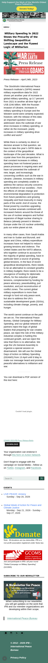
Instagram (20, 468)
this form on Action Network (26, 455)
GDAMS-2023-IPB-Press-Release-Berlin (18, 440)
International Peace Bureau (22, 618)
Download (12, 444)
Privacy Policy (18, 657)
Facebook (36, 468)
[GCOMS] (24, 555)
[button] (4, 658)
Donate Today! (26, 8)
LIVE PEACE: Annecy (15, 494)
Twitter (10, 468)
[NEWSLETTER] (24, 590)
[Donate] (24, 531)
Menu (6, 27)
